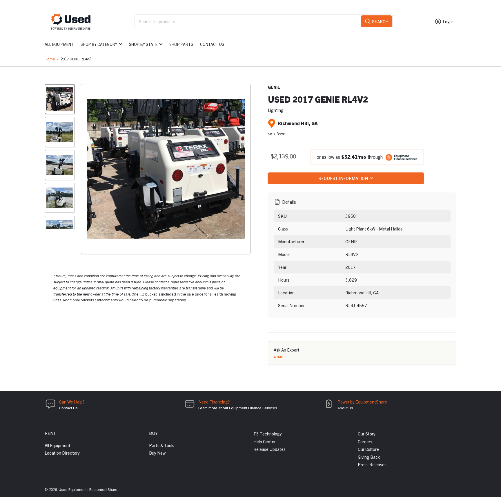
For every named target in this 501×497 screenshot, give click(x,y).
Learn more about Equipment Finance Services (237, 407)
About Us (345, 407)
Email (278, 356)
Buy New (157, 452)
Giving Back (369, 457)
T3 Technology (267, 433)
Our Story (366, 433)
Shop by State (143, 44)
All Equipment (59, 44)
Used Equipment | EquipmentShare (88, 489)
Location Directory (62, 452)
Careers (365, 441)
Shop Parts (181, 44)
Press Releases (372, 464)
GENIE (274, 87)
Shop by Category (99, 44)
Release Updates (269, 449)
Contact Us (212, 44)
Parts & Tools (161, 445)
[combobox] (264, 21)
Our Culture (368, 449)
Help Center (264, 441)
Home (50, 58)
